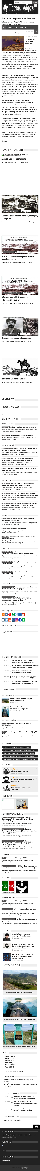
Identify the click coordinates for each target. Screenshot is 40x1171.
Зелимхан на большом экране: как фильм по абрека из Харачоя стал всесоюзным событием (23, 946)
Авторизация (6, 1160)
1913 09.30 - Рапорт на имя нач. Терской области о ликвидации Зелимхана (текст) (19, 867)
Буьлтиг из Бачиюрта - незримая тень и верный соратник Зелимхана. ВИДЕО (24, 677)
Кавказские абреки (7, 24)
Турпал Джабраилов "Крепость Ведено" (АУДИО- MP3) (20, 733)
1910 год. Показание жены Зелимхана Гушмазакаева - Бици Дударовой (18, 484)
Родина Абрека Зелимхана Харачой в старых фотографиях (22, 699)
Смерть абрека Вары (14, 528)
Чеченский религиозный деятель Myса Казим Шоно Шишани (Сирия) (19, 588)
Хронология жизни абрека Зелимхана (17, 435)
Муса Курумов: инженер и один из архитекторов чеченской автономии (19, 449)
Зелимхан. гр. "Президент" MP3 (14, 858)
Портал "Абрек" (14, 22)
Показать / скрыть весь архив (14, 1071)
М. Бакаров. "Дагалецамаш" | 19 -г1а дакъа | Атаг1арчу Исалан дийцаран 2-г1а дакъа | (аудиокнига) (18, 819)
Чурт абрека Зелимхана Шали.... (20, 1046)
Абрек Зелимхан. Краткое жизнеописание (19, 427)
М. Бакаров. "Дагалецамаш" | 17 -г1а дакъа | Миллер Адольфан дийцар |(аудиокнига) (18, 842)
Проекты (6, 931)
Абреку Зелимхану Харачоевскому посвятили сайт (19, 563)
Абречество (23, 22)
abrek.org (4, 141)
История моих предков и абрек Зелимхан (21, 789)
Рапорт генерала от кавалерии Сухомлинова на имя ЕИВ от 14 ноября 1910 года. (19, 504)
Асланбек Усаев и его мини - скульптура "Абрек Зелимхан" (21, 935)
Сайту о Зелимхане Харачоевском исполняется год (19, 573)
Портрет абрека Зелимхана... (20, 1019)
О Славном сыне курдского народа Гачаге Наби (22, 780)
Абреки (31, 22)
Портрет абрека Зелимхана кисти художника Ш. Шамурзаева (21, 708)
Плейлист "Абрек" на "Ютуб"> (12, 1120)
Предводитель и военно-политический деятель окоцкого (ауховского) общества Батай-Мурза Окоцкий (17, 598)
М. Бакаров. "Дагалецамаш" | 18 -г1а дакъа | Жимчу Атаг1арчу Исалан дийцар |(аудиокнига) (20, 831)
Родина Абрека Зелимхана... (20, 992)
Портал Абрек (24, 1168)
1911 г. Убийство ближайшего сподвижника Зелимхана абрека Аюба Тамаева (17, 459)
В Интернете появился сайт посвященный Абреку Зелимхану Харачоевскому (17, 553)
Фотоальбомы (11, 965)
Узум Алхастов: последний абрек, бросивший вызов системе (18, 519)
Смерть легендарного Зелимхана (16, 338)
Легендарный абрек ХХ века (14, 379)
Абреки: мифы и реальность (14, 159)
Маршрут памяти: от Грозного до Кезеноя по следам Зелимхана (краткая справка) (23, 956)
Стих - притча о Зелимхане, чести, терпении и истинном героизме (19, 469)
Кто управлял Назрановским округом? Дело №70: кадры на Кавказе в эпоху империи (20, 494)
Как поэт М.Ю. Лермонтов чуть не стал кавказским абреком (18, 537)
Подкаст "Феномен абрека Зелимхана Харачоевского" (16, 724)
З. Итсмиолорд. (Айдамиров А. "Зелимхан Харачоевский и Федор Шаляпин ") (24, 682)
